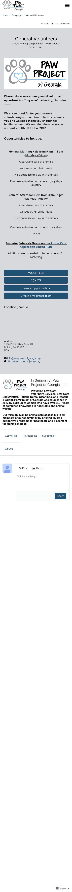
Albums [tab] (9, 448)
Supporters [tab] (48, 435)
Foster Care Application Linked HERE (43, 245)
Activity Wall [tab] (11, 435)
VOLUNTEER (36, 272)
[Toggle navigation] (67, 5)
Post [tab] (25, 468)
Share (46, 23)
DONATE (36, 280)
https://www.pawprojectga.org (24, 361)
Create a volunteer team (36, 295)
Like (56, 23)
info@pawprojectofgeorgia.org (24, 358)
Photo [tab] (39, 468)
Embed (66, 23)
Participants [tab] (30, 435)
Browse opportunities (36, 288)
